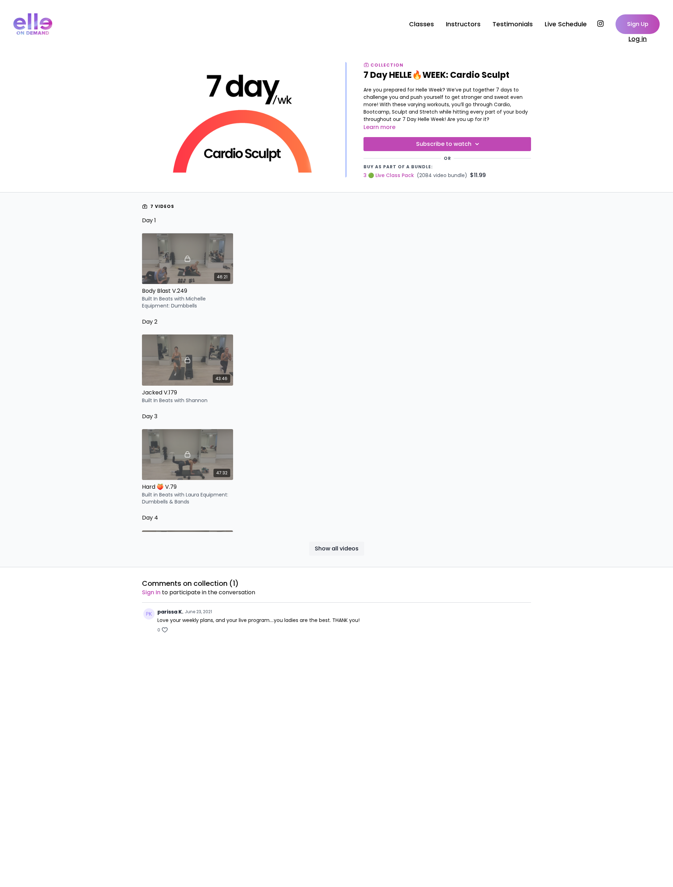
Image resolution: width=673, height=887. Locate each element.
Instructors (463, 24)
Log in (637, 39)
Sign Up (637, 24)
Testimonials (512, 24)
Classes (421, 24)
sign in (151, 592)
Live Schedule (566, 24)
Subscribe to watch (443, 144)
